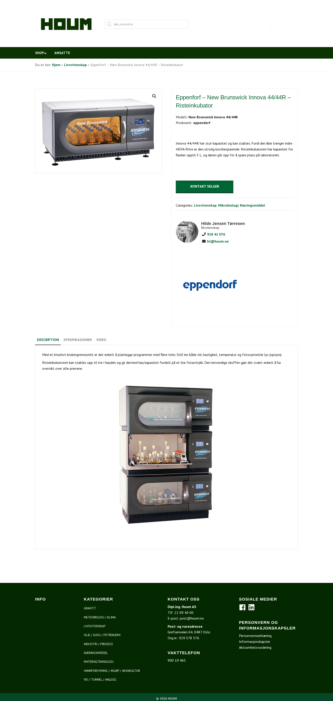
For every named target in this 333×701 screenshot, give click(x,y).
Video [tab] (101, 339)
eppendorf (201, 122)
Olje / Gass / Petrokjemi (102, 635)
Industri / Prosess (98, 644)
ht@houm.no (217, 241)
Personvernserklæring (255, 635)
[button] (154, 96)
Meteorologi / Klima (100, 617)
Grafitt (90, 608)
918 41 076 (215, 234)
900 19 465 (177, 660)
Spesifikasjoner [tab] (77, 339)
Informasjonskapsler (254, 641)
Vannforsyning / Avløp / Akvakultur (112, 671)
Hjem (56, 64)
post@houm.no (192, 618)
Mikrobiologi (228, 205)
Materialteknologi (98, 662)
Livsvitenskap (75, 64)
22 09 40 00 (183, 612)
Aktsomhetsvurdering (255, 647)
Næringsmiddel (252, 205)
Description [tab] (48, 339)
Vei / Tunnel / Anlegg (100, 679)
